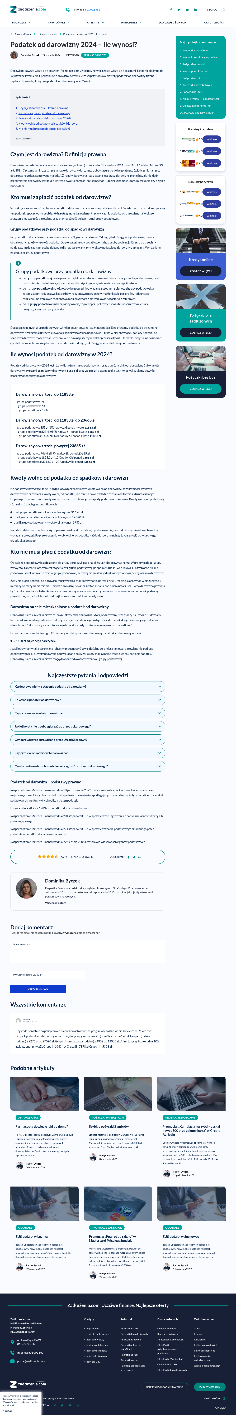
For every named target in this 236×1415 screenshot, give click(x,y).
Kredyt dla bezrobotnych (197, 84)
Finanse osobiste (95, 55)
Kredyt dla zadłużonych (196, 50)
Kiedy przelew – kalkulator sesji (201, 98)
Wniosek (212, 139)
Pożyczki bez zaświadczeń (199, 112)
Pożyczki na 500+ (192, 91)
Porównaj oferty (209, 1386)
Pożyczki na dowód (193, 64)
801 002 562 (92, 9)
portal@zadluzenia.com (31, 1361)
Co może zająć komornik (196, 105)
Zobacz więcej (201, 271)
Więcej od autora (55, 902)
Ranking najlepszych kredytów (164, 1386)
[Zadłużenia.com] (28, 9)
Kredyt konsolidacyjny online (199, 57)
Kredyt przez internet (195, 71)
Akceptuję (7, 1410)
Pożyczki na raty (192, 78)
